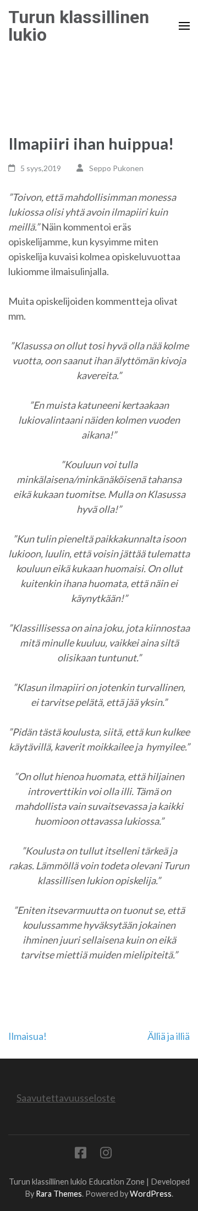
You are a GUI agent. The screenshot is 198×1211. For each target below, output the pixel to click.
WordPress (151, 1193)
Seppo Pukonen (116, 168)
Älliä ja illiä (168, 1036)
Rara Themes (59, 1193)
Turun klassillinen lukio (78, 26)
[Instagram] (106, 1154)
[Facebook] (80, 1154)
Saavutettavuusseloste (66, 1098)
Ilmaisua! (27, 1036)
